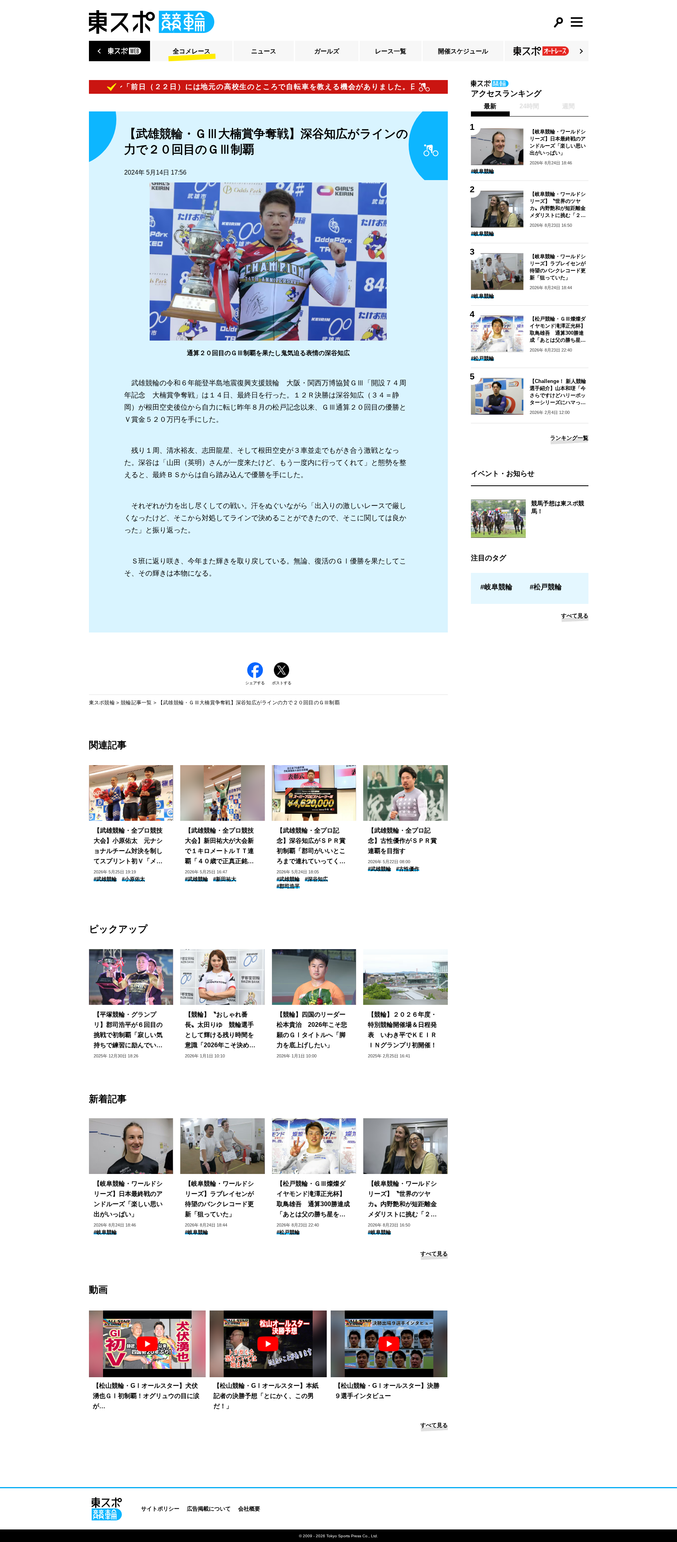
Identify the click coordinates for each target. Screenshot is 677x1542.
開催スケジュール (463, 51)
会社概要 (249, 1509)
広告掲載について (209, 1509)
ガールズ (326, 51)
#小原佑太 (133, 879)
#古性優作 (407, 869)
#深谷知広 (316, 879)
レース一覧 (390, 51)
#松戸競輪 (288, 1232)
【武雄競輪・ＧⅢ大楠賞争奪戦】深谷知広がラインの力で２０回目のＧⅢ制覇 (249, 702)
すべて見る (434, 1253)
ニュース (263, 51)
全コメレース (191, 51)
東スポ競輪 (102, 702)
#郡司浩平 (288, 886)
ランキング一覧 (569, 438)
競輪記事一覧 (136, 702)
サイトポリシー (160, 1509)
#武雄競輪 (105, 879)
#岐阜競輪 (105, 1232)
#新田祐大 (224, 879)
